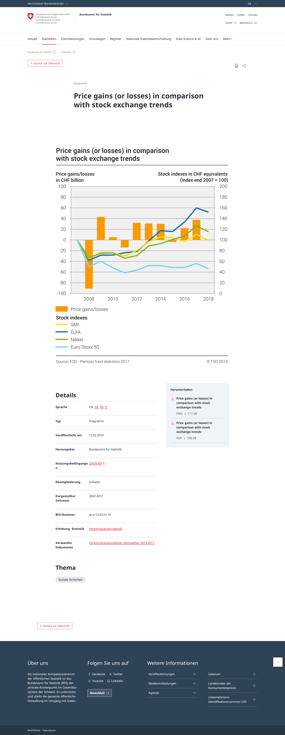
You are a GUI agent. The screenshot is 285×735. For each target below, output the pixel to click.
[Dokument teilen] (244, 65)
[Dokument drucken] (236, 65)
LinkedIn (117, 681)
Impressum (49, 730)
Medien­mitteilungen (162, 683)
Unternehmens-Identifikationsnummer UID (227, 699)
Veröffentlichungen (161, 674)
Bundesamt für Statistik (95, 14)
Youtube (97, 681)
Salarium (214, 674)
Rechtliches (34, 730)
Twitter (118, 674)
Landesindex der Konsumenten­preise (222, 685)
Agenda (153, 693)
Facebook (98, 674)
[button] (32, 39)
